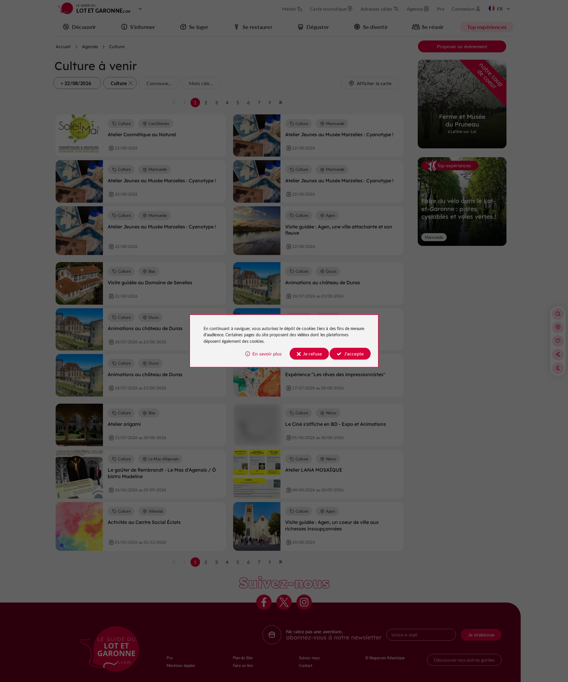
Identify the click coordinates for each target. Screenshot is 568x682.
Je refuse (312, 353)
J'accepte (354, 353)
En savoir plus (267, 353)
